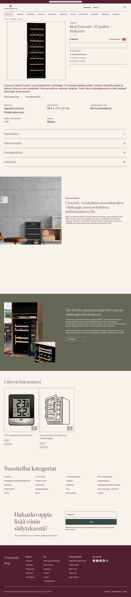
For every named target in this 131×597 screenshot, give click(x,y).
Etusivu (6, 19)
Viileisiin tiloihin (41, 481)
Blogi (7, 563)
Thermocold (39, 485)
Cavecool (20, 19)
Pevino (6, 493)
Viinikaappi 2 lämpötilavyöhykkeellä (17, 481)
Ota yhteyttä (71, 339)
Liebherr (100, 493)
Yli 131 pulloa (40, 476)
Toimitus (46, 573)
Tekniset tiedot (13, 143)
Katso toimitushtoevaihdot (79, 54)
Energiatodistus (13, 152)
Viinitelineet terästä (73, 476)
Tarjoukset (8, 14)
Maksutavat (47, 569)
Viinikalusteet (52, 14)
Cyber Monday (73, 577)
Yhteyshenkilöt (73, 565)
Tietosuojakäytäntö (116, 591)
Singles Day (73, 573)
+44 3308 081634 (49, 581)
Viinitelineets (31, 14)
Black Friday (73, 569)
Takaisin (46, 577)
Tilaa (91, 522)
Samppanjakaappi (42, 489)
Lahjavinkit (94, 14)
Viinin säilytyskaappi (104, 476)
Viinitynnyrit (63, 14)
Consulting (115, 14)
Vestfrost (69, 481)
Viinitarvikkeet (83, 14)
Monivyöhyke (71, 493)
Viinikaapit (20, 14)
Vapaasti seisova (103, 481)
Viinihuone (41, 14)
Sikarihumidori (9, 489)
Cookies (125, 591)
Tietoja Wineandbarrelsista (77, 561)
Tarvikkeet (70, 485)
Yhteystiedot (87, 7)
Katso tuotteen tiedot (115, 39)
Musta (37, 493)
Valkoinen (7, 485)
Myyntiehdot (107, 591)
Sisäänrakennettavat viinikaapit (108, 485)
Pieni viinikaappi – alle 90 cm (108, 489)
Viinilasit (73, 14)
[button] (36, 51)
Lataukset (10, 161)
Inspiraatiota (105, 14)
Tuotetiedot (11, 134)
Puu (67, 489)
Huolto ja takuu (48, 565)
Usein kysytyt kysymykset (51, 561)
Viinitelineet (29, 565)
